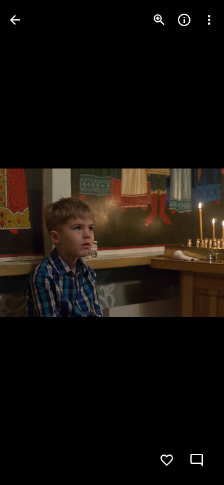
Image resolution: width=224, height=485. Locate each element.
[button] (34, 242)
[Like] (166, 460)
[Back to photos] (15, 20)
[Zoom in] (159, 19)
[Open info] (184, 19)
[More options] (209, 19)
